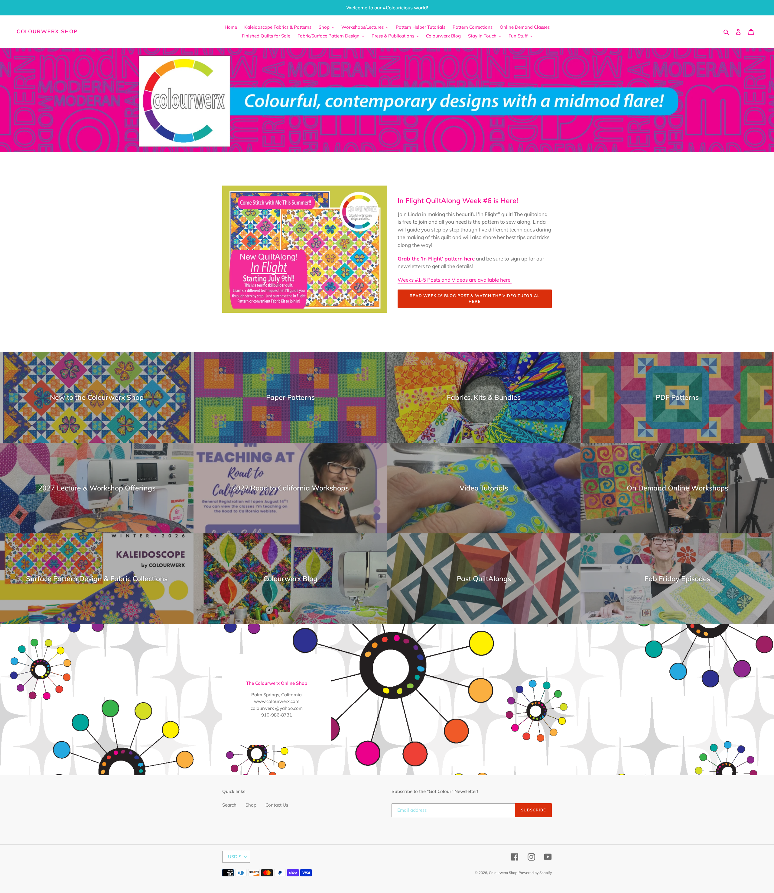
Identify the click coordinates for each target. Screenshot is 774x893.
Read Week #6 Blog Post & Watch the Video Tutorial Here (475, 298)
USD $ (234, 856)
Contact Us (276, 805)
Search (229, 805)
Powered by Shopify (535, 872)
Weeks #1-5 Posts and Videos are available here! (455, 280)
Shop (251, 805)
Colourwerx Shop (47, 31)
